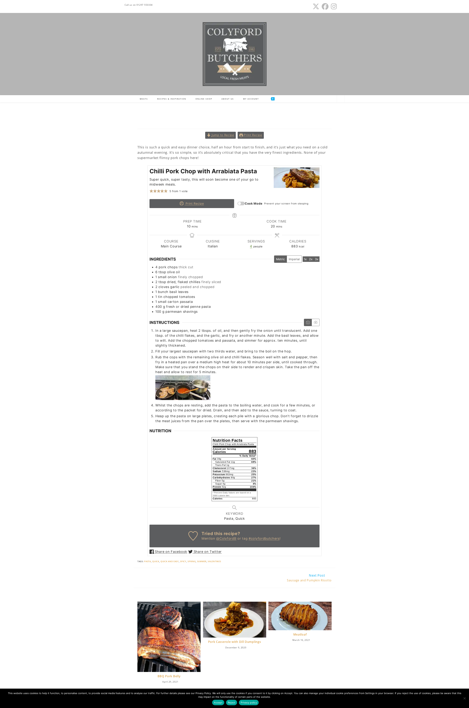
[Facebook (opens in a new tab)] (325, 6)
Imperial (294, 259)
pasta (147, 561)
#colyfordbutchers (264, 538)
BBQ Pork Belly (169, 676)
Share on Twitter (207, 552)
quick (155, 561)
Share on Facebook (170, 552)
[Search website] (340, 99)
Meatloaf (300, 634)
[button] (151, 191)
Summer (201, 561)
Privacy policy (249, 702)
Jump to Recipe (222, 135)
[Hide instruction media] (315, 322)
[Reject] (464, 698)
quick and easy (169, 561)
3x (316, 259)
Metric (280, 259)
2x (311, 259)
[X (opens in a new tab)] (316, 6)
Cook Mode (253, 203)
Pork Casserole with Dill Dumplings (234, 642)
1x (305, 259)
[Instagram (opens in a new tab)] (334, 6)
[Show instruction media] (308, 322)
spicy (183, 561)
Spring (192, 561)
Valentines (214, 561)
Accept (218, 702)
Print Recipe (252, 135)
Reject (231, 702)
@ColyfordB (226, 538)
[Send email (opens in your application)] (341, 6)
